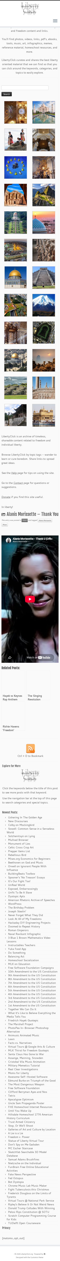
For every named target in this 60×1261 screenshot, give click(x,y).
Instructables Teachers (21, 945)
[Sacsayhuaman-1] (15, 387)
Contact (18, 483)
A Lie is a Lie (15, 1133)
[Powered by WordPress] (45, 1253)
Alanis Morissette (45, 520)
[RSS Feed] (30, 748)
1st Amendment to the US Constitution (32, 1005)
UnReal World (16, 885)
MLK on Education (19, 964)
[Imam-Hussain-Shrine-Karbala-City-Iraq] (15, 112)
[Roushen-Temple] (15, 415)
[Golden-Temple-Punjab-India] (43, 415)
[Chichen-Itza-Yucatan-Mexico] (43, 277)
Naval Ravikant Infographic (24, 934)
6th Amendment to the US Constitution (32, 986)
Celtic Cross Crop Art (21, 847)
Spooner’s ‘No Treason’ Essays (26, 877)
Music (5, 525)
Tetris (11, 1095)
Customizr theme (36, 1257)
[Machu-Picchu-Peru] (43, 194)
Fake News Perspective (22, 1174)
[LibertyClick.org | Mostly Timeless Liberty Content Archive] (30, 8)
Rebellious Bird (17, 855)
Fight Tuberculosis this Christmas (28, 1189)
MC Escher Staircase (20, 1148)
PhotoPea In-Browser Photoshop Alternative (27, 1029)
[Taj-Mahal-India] (43, 112)
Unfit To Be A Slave (20, 892)
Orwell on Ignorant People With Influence (26, 868)
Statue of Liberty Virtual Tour (26, 1141)
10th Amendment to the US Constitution (33, 971)
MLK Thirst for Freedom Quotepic (28, 1050)
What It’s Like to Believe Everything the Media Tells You (31, 1014)
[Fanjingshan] (43, 360)
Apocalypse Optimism (21, 1099)
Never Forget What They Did (25, 915)
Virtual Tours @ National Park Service (31, 1200)
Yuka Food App (17, 949)
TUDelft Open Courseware (24, 1223)
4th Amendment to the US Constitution (32, 994)
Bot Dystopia (16, 1182)
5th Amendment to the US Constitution (32, 990)
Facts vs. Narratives (20, 1043)
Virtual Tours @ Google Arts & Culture (31, 1046)
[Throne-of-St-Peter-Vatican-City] (43, 167)
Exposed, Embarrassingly (23, 889)
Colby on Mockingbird (21, 825)
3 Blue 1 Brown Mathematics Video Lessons (28, 939)
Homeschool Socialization (23, 960)
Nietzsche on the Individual (24, 1163)
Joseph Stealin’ (17, 911)
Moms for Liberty (18, 1073)
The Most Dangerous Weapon (26, 1084)
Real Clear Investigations (23, 1069)
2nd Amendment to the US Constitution (32, 1001)
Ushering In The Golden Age (25, 817)
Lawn (11, 1039)
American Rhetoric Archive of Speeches (31, 900)
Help (14, 473)
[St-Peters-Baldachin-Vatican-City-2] (43, 139)
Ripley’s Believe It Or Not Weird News (31, 1204)
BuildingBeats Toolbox (21, 873)
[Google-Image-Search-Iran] (43, 387)
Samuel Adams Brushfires (23, 1159)
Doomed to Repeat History (24, 926)
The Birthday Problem (21, 907)
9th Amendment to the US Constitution (32, 975)
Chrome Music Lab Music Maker (27, 1185)
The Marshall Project (20, 1024)
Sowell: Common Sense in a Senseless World (30, 830)
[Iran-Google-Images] (43, 222)
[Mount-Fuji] (43, 305)
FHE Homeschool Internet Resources (30, 1107)
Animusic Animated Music (23, 1035)
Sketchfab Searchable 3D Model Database (27, 1153)
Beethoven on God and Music (25, 862)
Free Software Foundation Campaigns (31, 968)
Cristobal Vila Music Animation (26, 1062)
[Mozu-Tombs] (43, 332)
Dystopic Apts (16, 896)
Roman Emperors (18, 930)
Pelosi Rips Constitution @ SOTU (28, 1212)
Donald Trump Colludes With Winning (31, 1208)
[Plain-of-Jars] (15, 139)
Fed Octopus (15, 1178)
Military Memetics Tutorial (24, 1065)
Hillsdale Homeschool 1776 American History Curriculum (30, 1116)
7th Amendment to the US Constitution (32, 983)
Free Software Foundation (24, 1088)
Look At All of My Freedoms (25, 919)
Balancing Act (16, 956)
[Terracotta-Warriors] (43, 250)
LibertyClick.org (27, 1254)
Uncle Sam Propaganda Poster (26, 1103)
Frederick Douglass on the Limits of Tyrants (29, 1195)
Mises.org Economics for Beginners (29, 859)
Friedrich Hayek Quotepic (23, 1020)
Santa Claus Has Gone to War (26, 1054)
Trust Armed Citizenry (21, 1122)
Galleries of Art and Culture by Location (32, 1129)
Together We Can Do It (22, 1009)
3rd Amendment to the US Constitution (32, 998)
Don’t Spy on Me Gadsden (23, 1144)
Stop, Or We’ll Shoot (20, 1125)
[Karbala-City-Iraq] (15, 250)
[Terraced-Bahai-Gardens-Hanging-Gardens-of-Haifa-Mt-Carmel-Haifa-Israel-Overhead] (15, 305)
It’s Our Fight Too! (19, 881)
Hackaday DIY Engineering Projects (29, 922)
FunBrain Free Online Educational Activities (28, 1168)
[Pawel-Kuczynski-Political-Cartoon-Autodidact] (15, 167)
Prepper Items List (19, 851)
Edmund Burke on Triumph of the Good (32, 1080)
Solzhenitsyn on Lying (21, 836)
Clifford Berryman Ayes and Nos (27, 1092)
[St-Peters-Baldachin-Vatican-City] (15, 332)
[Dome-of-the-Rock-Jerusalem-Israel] (15, 360)
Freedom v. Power (19, 1137)
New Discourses (18, 821)
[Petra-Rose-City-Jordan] (15, 194)
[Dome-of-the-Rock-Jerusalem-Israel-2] (15, 277)
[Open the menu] (55, 21)
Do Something (16, 952)
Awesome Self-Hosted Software (27, 1077)
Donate (5, 497)
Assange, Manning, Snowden (25, 1058)
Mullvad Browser (18, 840)
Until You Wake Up (19, 1111)
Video (25, 520)
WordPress (14, 904)
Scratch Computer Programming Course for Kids (31, 1217)
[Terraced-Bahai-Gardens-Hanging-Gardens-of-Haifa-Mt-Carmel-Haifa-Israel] (15, 222)
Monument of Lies (19, 843)
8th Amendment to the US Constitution (32, 979)
